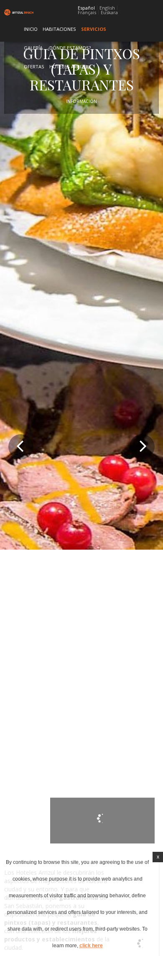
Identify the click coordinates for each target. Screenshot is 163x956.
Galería (33, 48)
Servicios (93, 29)
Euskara (109, 12)
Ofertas (34, 66)
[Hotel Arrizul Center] (15, 12)
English (107, 8)
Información (81, 101)
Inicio (31, 29)
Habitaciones (59, 29)
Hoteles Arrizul (69, 66)
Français (87, 12)
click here (91, 945)
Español (86, 8)
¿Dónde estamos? (69, 48)
